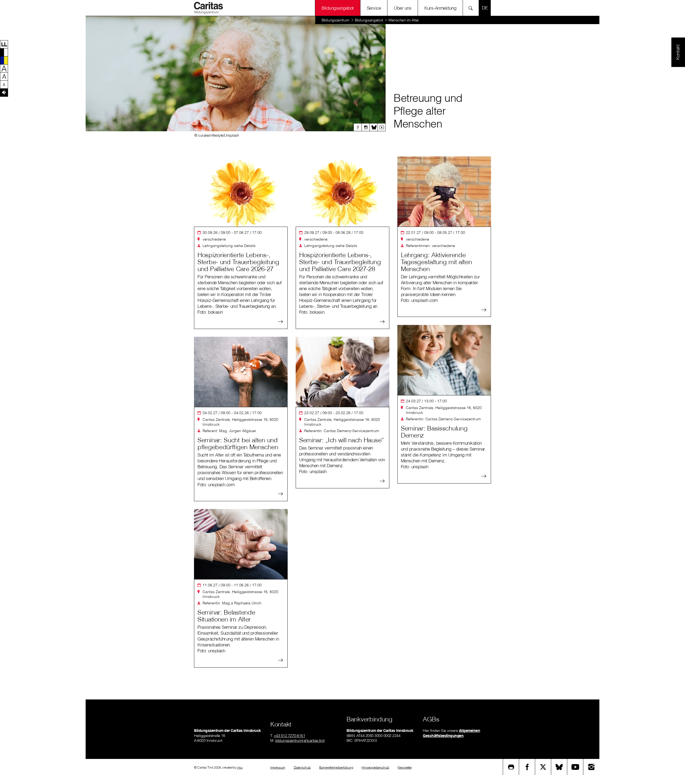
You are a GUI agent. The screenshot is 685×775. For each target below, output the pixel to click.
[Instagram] (365, 127)
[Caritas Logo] (208, 8)
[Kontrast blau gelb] (4, 60)
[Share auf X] (543, 767)
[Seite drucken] (511, 767)
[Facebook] (357, 127)
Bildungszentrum (335, 20)
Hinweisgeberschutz (375, 767)
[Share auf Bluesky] (559, 767)
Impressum (277, 767)
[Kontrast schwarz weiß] (4, 52)
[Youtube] (382, 127)
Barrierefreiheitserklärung (336, 767)
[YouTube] (575, 767)
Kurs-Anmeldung (440, 8)
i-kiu (240, 767)
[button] (4, 44)
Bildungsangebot (338, 8)
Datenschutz (302, 767)
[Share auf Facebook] (527, 767)
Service (374, 8)
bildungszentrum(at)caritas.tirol (300, 740)
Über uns (402, 8)
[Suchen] (472, 8)
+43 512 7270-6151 (289, 735)
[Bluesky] (374, 127)
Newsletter (405, 767)
